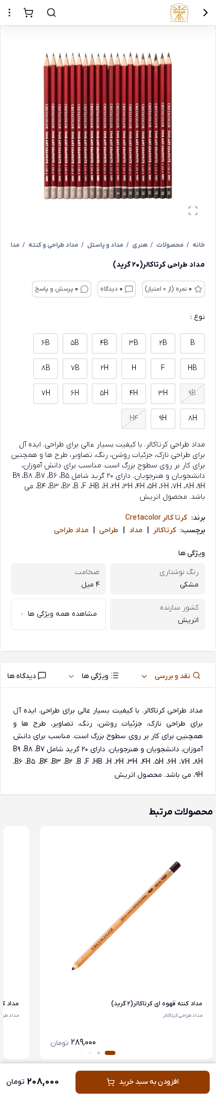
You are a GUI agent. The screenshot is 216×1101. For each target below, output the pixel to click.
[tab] (174, 674)
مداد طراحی (71, 530)
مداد (136, 530)
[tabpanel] (108, 743)
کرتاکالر (164, 530)
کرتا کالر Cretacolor (156, 518)
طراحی (108, 530)
